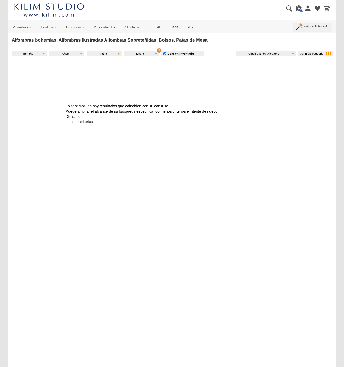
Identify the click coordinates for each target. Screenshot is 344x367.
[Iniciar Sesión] (307, 8)
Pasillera (49, 28)
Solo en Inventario (180, 53)
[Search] (287, 8)
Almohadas (134, 28)
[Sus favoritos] (317, 8)
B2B (175, 27)
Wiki (193, 28)
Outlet (158, 27)
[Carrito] (327, 8)
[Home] (49, 10)
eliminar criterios (79, 121)
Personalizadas (104, 27)
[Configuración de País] (297, 8)
